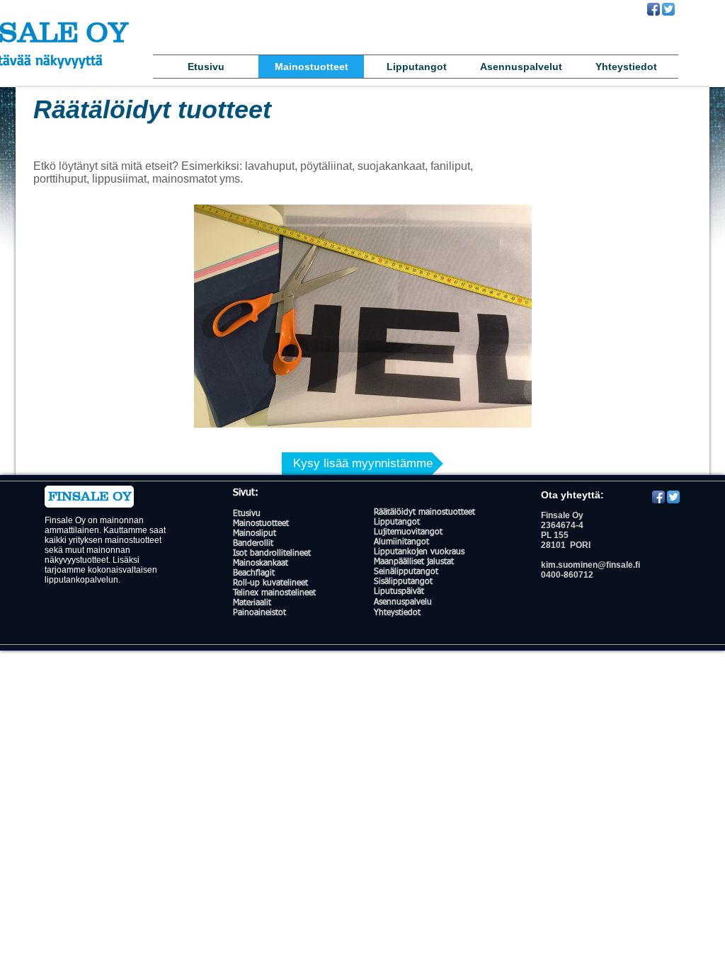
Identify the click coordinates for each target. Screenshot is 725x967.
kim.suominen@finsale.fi (590, 565)
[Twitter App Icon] (668, 9)
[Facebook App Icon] (653, 9)
